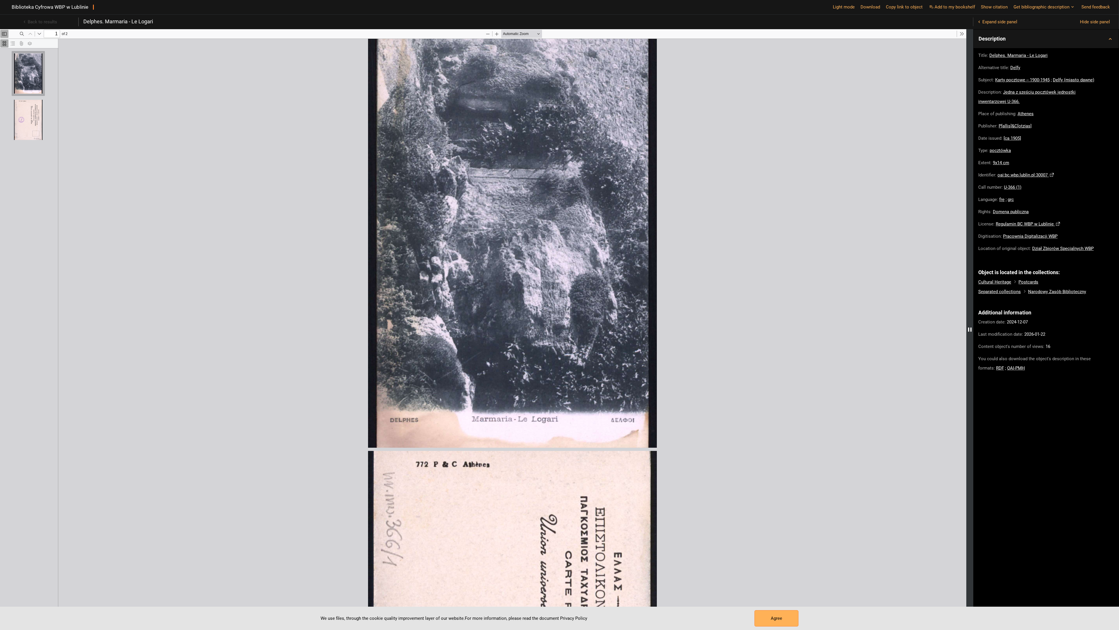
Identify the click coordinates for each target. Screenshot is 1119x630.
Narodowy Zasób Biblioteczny (1057, 291)
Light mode (844, 7)
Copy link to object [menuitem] (904, 7)
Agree (776, 618)
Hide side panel (1095, 21)
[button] (1046, 38)
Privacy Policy (573, 618)
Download (870, 7)
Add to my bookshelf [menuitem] (955, 7)
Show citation (994, 7)
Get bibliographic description (1041, 7)
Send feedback (1095, 7)
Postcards (1028, 282)
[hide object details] (969, 329)
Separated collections (999, 291)
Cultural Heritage (994, 282)
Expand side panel (999, 21)
